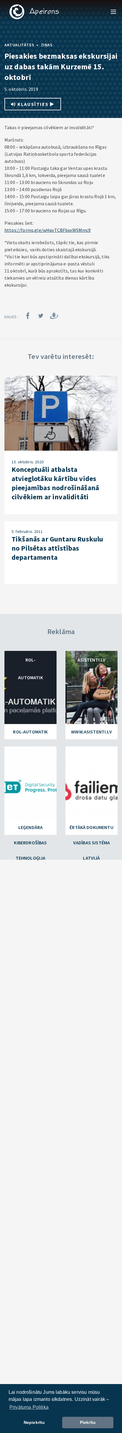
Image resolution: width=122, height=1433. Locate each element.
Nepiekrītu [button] (34, 1422)
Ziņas (47, 44)
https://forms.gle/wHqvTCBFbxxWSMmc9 (47, 230)
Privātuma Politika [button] (29, 1407)
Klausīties (33, 104)
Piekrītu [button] (88, 1422)
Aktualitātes (19, 44)
